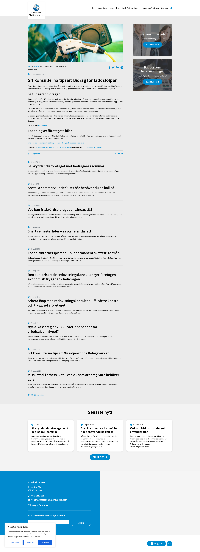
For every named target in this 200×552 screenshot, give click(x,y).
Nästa (117, 154)
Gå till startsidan (37, 395)
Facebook (43, 505)
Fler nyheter (100, 457)
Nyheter (36, 66)
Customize (15, 542)
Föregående (35, 154)
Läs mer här (152, 44)
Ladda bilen (42, 125)
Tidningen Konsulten (93, 147)
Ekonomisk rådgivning (149, 8)
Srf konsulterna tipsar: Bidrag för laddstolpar (53, 147)
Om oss (164, 8)
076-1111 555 (37, 495)
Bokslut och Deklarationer (127, 8)
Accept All (45, 542)
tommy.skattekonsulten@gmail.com (49, 499)
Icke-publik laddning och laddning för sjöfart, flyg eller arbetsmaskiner (56, 143)
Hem (93, 8)
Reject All (30, 542)
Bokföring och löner (105, 8)
